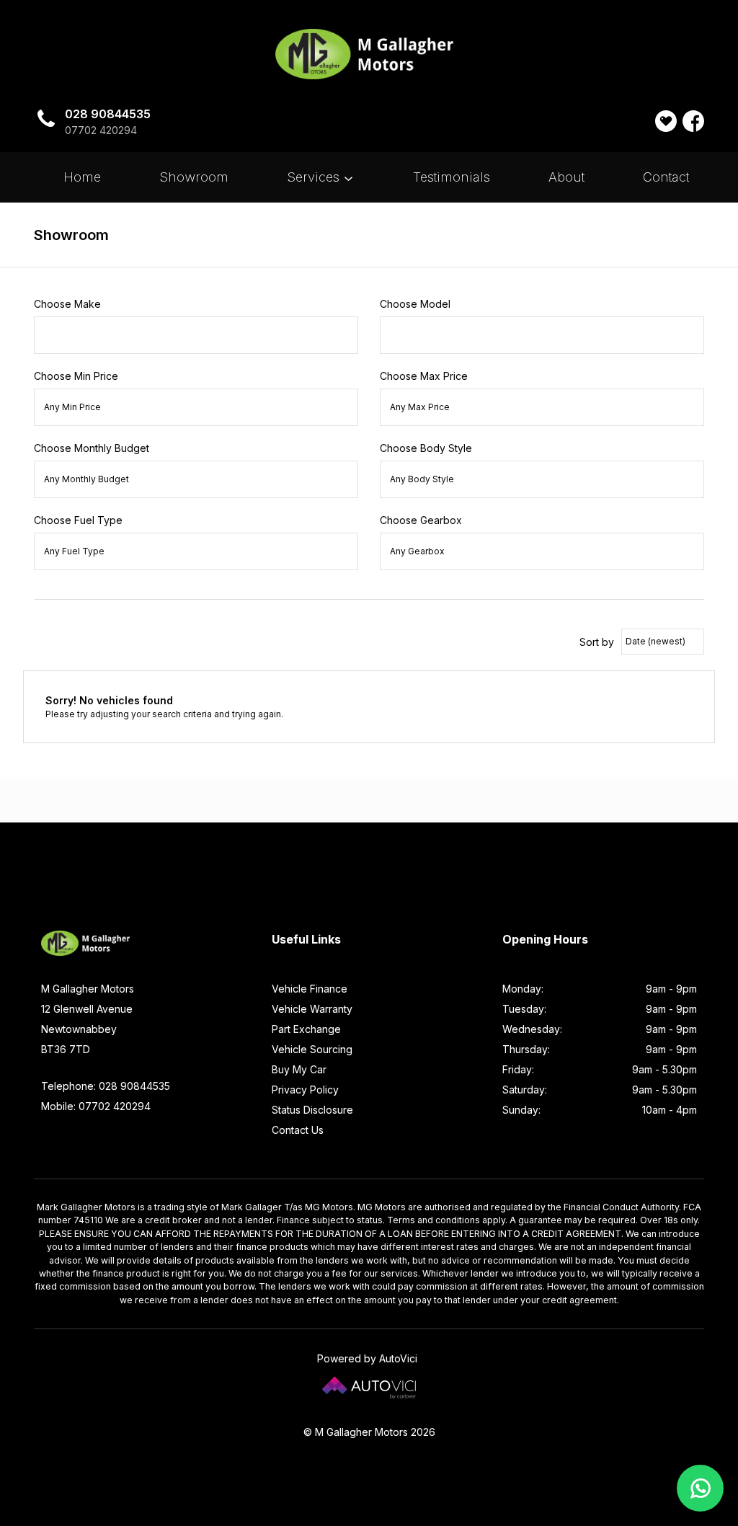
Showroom (193, 177)
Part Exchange (306, 1029)
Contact (666, 177)
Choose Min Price (76, 376)
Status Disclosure (312, 1110)
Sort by (596, 642)
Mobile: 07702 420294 (96, 1106)
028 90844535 (108, 114)
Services (315, 177)
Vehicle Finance (309, 988)
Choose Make (67, 304)
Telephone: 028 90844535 (105, 1086)
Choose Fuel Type (78, 520)
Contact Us (298, 1130)
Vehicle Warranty (312, 1009)
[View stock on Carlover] (666, 121)
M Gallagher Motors (369, 54)
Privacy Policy (305, 1089)
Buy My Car (299, 1069)
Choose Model (415, 304)
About (566, 177)
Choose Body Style (426, 448)
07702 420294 (101, 130)
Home (82, 177)
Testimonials (451, 177)
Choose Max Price (424, 376)
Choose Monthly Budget (91, 448)
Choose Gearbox (421, 520)
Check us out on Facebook (693, 121)
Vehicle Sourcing (312, 1049)
